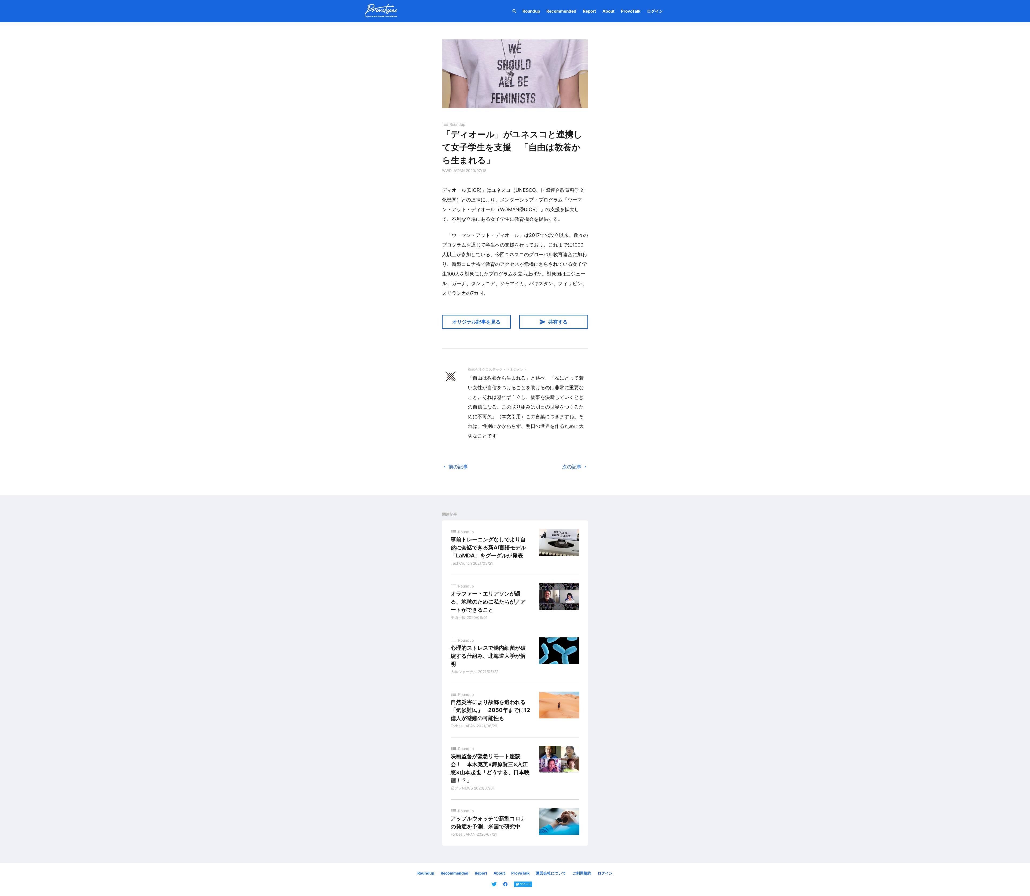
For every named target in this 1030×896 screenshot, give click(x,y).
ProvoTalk (631, 11)
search (514, 11)
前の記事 (455, 466)
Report (589, 11)
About (608, 11)
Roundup (531, 11)
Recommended (561, 11)
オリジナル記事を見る (476, 322)
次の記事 (575, 466)
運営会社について (551, 873)
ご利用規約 (581, 873)
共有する (554, 322)
